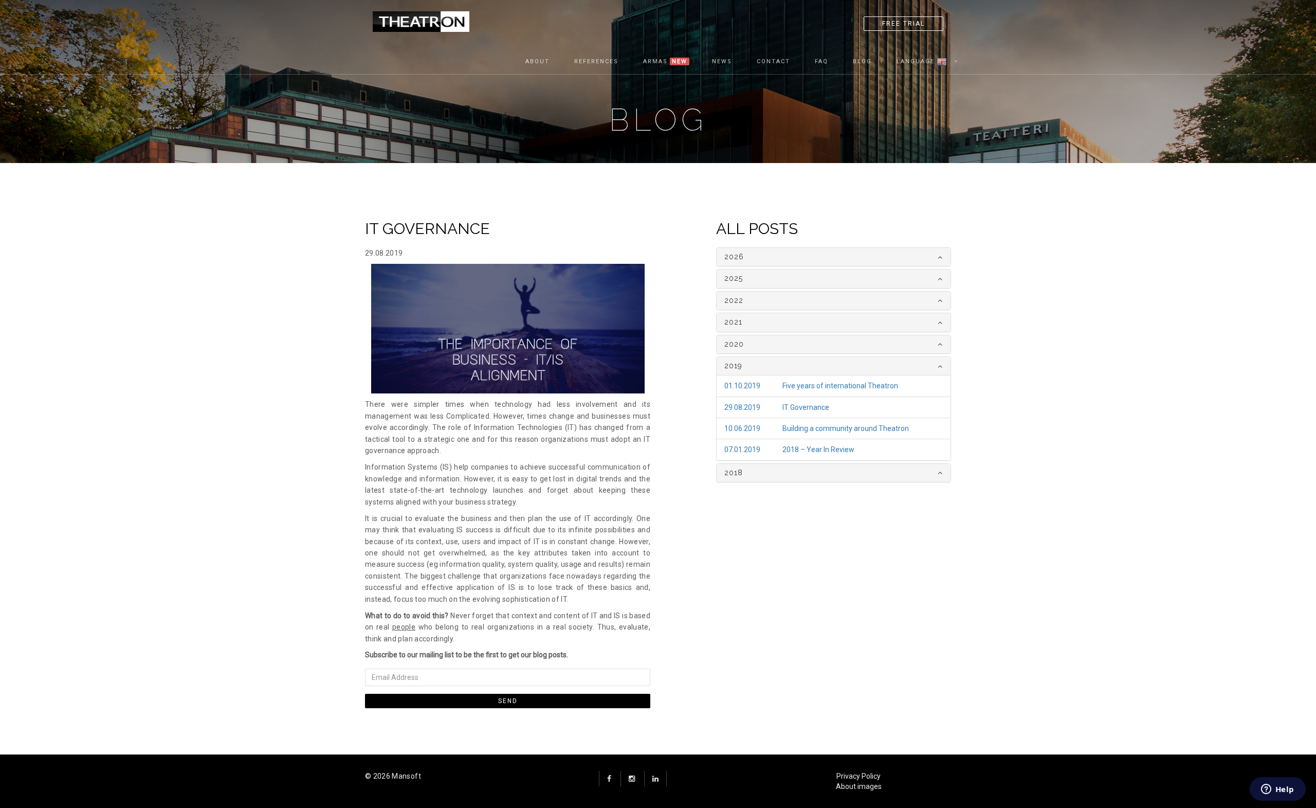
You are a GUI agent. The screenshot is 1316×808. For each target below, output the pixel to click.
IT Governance (805, 407)
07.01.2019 (742, 449)
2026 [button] (734, 257)
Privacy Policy (858, 776)
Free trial (903, 23)
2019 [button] (733, 366)
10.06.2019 (742, 428)
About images (859, 786)
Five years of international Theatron (840, 386)
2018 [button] (733, 473)
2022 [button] (733, 300)
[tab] (834, 257)
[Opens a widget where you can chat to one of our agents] (1277, 790)
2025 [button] (733, 278)
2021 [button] (733, 322)
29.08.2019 (742, 407)
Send (508, 701)
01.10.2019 (742, 386)
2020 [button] (734, 344)
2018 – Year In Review (818, 449)
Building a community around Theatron (845, 428)
